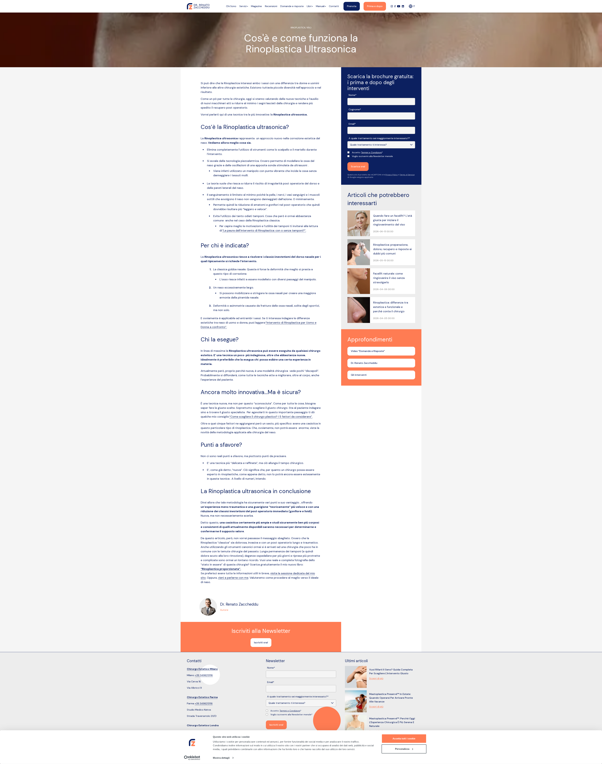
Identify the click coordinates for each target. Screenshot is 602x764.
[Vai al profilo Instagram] (392, 6)
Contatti (334, 6)
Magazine (256, 6)
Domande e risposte (292, 6)
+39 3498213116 (204, 675)
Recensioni (271, 6)
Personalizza (402, 748)
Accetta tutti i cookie (404, 738)
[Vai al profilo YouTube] (398, 6)
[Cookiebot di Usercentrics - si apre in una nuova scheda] (192, 758)
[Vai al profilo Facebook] (395, 6)
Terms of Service (407, 174)
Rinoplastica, (298, 27)
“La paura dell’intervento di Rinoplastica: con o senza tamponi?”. (264, 230)
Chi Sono (231, 6)
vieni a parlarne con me (233, 578)
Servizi (243, 6)
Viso (309, 27)
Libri (309, 6)
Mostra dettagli (221, 757)
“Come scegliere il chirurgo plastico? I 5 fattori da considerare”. (270, 417)
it (414, 6)
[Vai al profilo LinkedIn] (403, 6)
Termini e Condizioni (371, 152)
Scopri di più (376, 678)
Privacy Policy (391, 174)
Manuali (320, 6)
